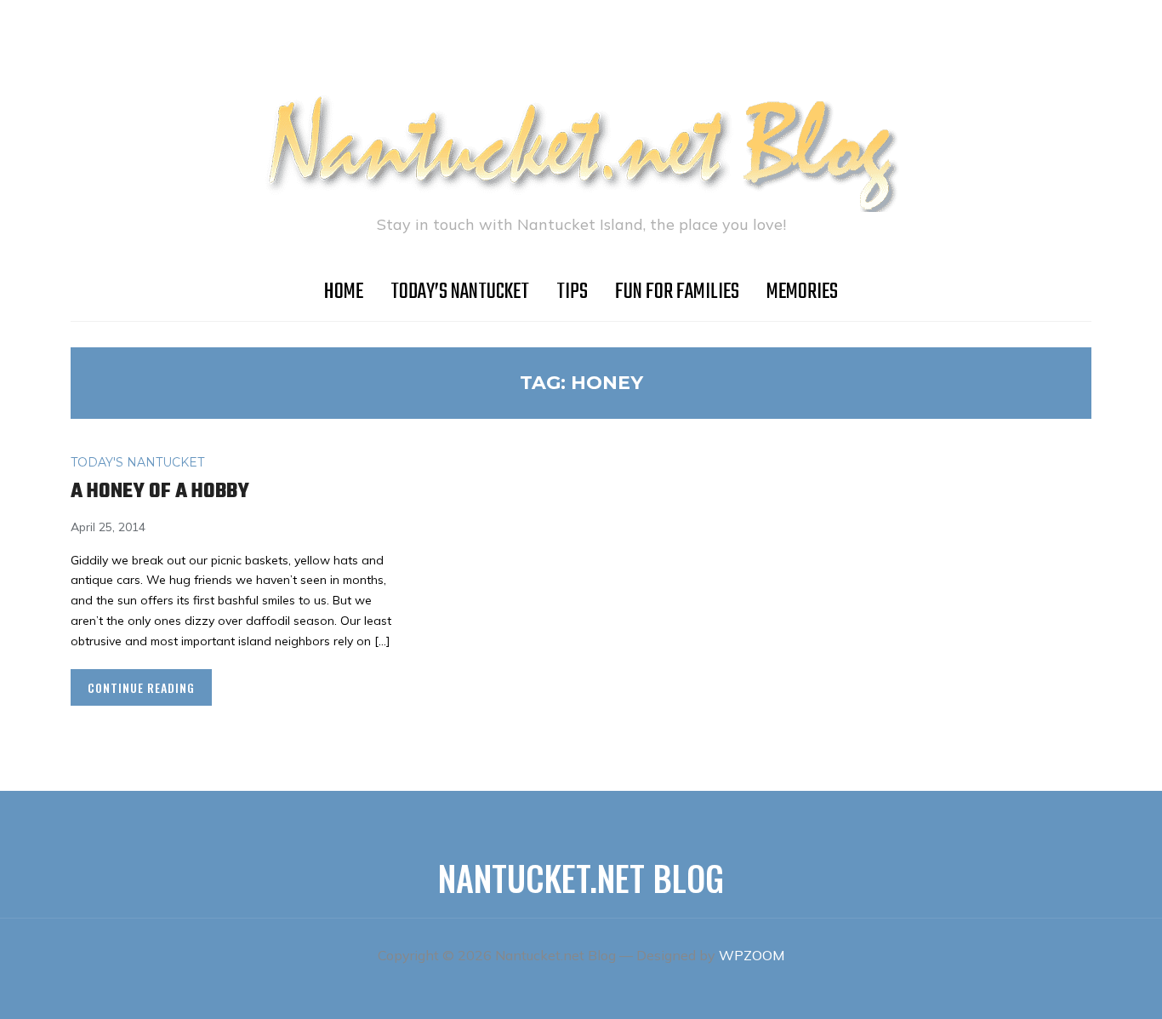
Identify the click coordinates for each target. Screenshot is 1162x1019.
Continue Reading (141, 687)
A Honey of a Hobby (160, 491)
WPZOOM (751, 955)
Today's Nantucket (137, 462)
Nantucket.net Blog (581, 877)
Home (343, 292)
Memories (802, 292)
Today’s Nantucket (459, 292)
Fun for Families (677, 292)
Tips (572, 292)
